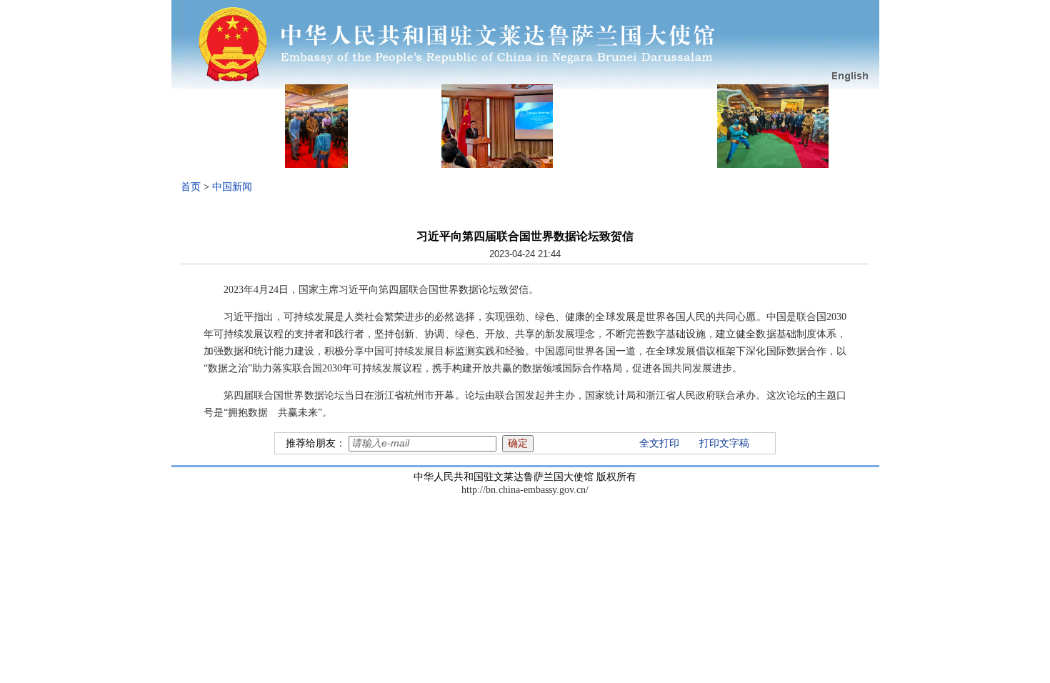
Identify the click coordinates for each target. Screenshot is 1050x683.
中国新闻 (232, 186)
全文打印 (659, 443)
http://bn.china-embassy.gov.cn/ (525, 489)
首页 (191, 186)
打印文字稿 (724, 443)
